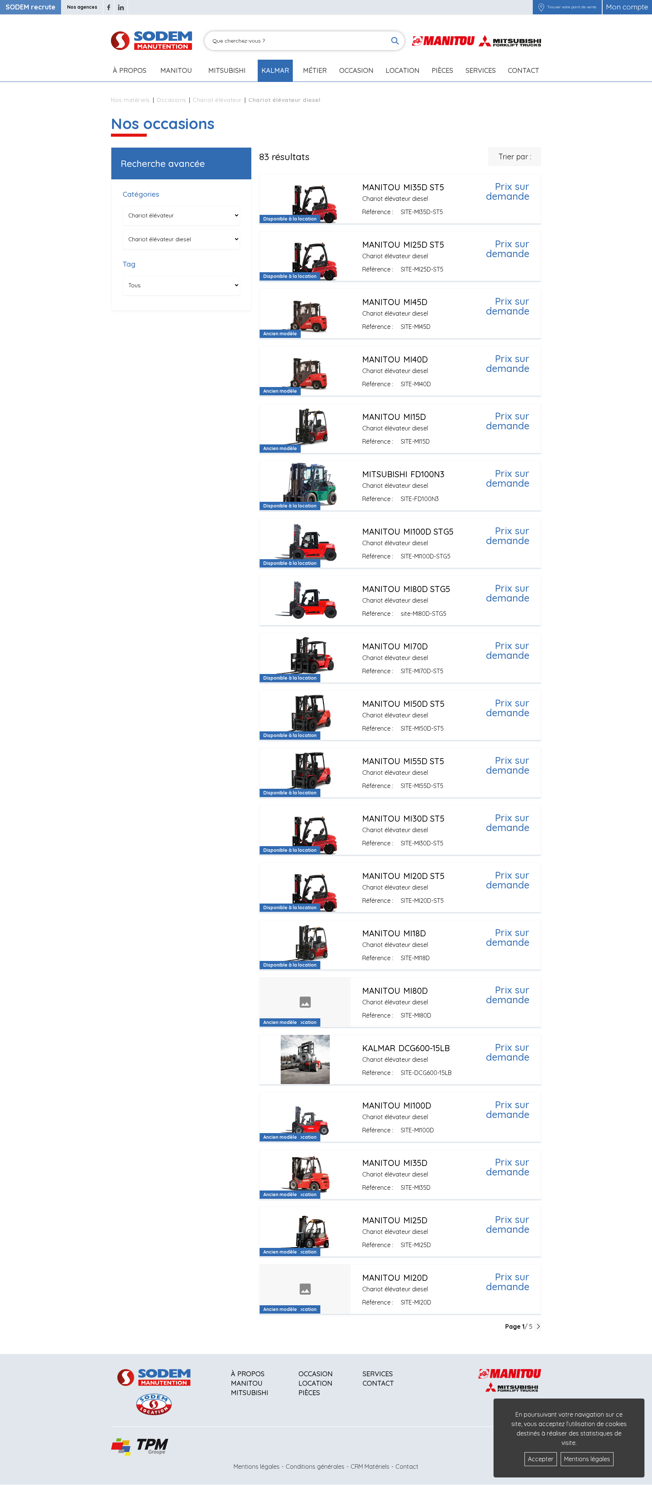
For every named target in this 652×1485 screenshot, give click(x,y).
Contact (523, 70)
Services (378, 1373)
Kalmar (275, 70)
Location (403, 70)
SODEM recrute (30, 7)
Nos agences (82, 7)
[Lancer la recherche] (395, 40)
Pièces (309, 1392)
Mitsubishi (227, 70)
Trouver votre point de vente (571, 7)
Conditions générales (315, 1466)
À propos (247, 1373)
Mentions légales (257, 1466)
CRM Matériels (370, 1466)
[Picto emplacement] (541, 7)
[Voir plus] (400, 198)
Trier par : (514, 156)
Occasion (356, 70)
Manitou (176, 70)
